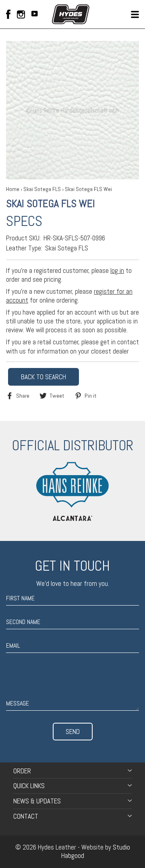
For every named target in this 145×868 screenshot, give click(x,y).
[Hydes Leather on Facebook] (8, 14)
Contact (25, 816)
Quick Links (29, 785)
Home (12, 189)
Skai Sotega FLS (42, 189)
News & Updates (37, 801)
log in (117, 270)
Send (73, 731)
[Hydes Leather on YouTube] (34, 14)
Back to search (43, 376)
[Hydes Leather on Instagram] (21, 14)
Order (22, 770)
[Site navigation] (135, 14)
